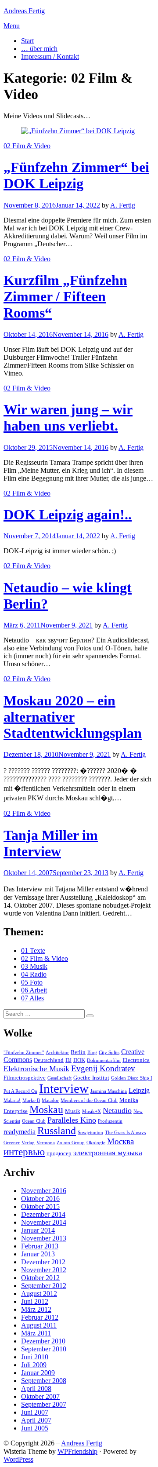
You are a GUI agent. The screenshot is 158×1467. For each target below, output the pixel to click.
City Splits (109, 1052)
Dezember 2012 (43, 1262)
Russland (56, 1130)
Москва (120, 1141)
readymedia (20, 1131)
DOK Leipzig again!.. (68, 514)
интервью (24, 1151)
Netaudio (117, 1110)
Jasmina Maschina (108, 1091)
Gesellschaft (59, 1078)
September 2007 (43, 1404)
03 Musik (34, 966)
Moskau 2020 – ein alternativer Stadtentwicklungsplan (73, 717)
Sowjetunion (90, 1132)
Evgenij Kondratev (103, 1068)
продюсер (59, 1153)
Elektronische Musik (36, 1068)
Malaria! (12, 1100)
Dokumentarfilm (104, 1060)
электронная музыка (107, 1152)
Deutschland (49, 1060)
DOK (79, 1060)
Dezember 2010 (43, 1341)
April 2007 (36, 1420)
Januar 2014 (38, 1230)
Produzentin (110, 1121)
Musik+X (91, 1111)
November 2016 (43, 1190)
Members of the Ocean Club (89, 1100)
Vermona (45, 1142)
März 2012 (36, 1309)
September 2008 (43, 1380)
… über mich (39, 48)
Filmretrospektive (25, 1077)
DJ (68, 1060)
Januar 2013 (38, 1254)
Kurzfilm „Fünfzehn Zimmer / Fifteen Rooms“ (65, 296)
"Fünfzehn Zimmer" (24, 1052)
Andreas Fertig (24, 11)
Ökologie (95, 1142)
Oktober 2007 (40, 1396)
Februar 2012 (39, 1317)
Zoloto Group (71, 1142)
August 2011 (39, 1325)
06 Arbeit (34, 990)
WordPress (18, 1459)
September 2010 (43, 1349)
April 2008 (36, 1388)
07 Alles (32, 998)
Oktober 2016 (40, 1198)
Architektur (57, 1052)
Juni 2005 (34, 1428)
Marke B (31, 1100)
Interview (64, 1088)
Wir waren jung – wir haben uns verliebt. (68, 417)
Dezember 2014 (43, 1214)
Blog (92, 1052)
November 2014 (43, 1222)
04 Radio (34, 974)
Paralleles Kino (71, 1120)
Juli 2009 (34, 1364)
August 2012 (39, 1293)
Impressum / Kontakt (50, 56)
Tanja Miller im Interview (51, 843)
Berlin (78, 1052)
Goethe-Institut (91, 1077)
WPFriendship (77, 1451)
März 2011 (36, 1333)
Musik (72, 1111)
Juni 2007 (34, 1412)
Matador (50, 1100)
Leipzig (139, 1090)
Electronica (136, 1060)
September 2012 (43, 1285)
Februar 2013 (39, 1246)
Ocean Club (34, 1121)
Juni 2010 (34, 1357)
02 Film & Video (27, 146)
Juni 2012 (34, 1301)
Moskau (46, 1109)
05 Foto (32, 982)
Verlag (28, 1142)
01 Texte (33, 950)
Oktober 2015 (40, 1206)
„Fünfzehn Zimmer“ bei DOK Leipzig (76, 175)
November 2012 (43, 1270)
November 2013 (43, 1238)
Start (27, 40)
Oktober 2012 (40, 1277)
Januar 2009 (38, 1372)
